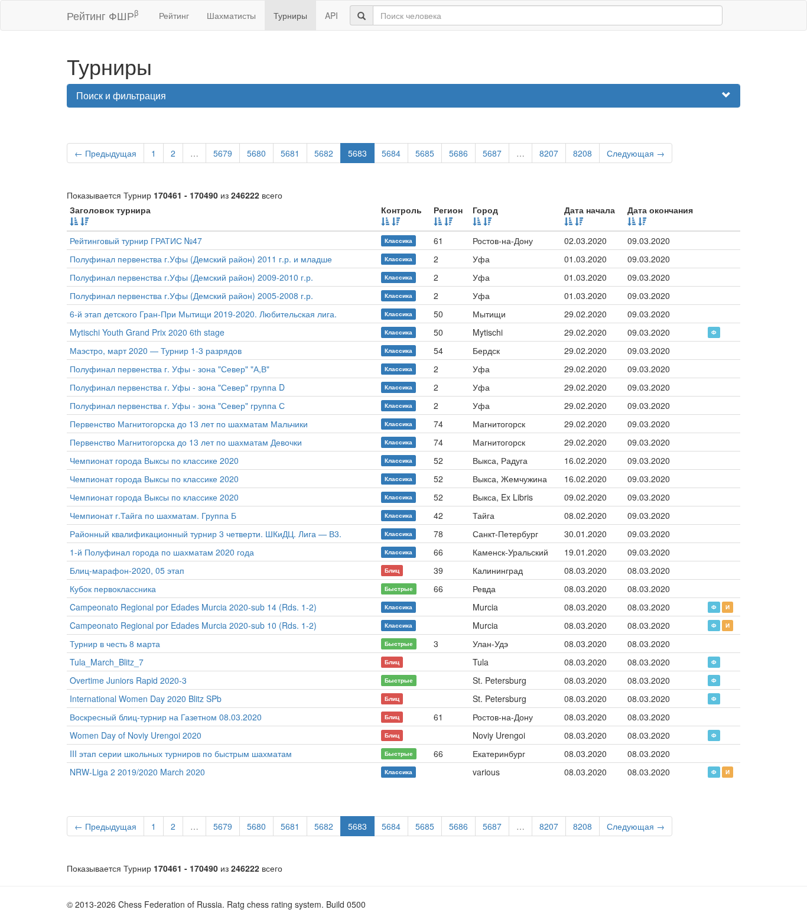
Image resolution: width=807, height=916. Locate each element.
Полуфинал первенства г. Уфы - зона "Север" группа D (177, 387)
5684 (391, 153)
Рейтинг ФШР (102, 15)
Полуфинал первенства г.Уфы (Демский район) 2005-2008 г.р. (191, 295)
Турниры (290, 15)
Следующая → (636, 153)
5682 (323, 153)
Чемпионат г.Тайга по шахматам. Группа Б (153, 515)
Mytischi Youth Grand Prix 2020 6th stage (147, 332)
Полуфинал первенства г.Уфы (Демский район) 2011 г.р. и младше (201, 259)
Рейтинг (174, 15)
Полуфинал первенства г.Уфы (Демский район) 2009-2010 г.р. (191, 277)
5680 (256, 153)
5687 (492, 153)
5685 (424, 153)
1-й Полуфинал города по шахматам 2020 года (162, 552)
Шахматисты (231, 15)
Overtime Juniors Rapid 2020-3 (128, 680)
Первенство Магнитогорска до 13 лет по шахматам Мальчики (189, 424)
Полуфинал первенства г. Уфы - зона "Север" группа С (177, 405)
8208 (582, 153)
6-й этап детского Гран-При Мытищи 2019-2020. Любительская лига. (203, 314)
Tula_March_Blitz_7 (107, 662)
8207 (548, 153)
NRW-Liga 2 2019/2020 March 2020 (137, 772)
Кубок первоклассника (113, 589)
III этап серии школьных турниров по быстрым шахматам (181, 753)
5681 (290, 153)
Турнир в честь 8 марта (115, 643)
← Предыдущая (105, 153)
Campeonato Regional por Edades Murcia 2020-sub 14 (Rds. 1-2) (193, 607)
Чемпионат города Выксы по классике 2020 (154, 460)
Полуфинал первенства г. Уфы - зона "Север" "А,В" (169, 369)
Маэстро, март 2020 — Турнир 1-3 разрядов (156, 350)
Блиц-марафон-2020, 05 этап (127, 570)
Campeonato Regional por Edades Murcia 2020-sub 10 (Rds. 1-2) (193, 625)
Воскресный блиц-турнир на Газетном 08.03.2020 (166, 717)
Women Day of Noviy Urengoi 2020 (135, 735)
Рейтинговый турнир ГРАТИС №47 (136, 240)
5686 (458, 153)
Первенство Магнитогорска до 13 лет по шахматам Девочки (186, 442)
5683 (357, 153)
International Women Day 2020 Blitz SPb (146, 698)
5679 (222, 153)
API (331, 15)
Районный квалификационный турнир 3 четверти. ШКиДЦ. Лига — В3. (205, 534)
